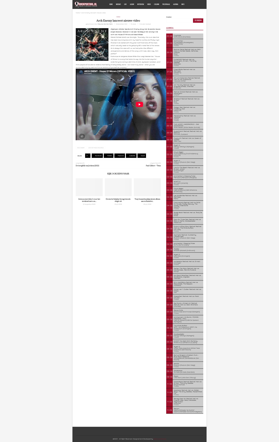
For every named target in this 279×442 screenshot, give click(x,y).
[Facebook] (193, 4)
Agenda (175, 4)
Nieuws (118, 4)
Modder (176, 249)
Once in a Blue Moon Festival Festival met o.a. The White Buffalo (187, 227)
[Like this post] (88, 155)
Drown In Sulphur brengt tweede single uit (118, 200)
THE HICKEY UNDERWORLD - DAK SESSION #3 (186, 125)
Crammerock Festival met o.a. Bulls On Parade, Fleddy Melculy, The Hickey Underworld (187, 203)
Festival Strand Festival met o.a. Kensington (186, 92)
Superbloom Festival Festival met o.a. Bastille (188, 132)
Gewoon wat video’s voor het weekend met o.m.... (89, 200)
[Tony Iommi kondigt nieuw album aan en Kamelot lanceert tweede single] (147, 187)
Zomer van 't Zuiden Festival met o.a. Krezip (187, 290)
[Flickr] (200, 4)
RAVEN (176, 363)
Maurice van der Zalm (105, 24)
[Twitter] (195, 4)
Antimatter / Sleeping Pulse (184, 243)
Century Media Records (96, 147)
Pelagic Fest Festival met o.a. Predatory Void (184, 108)
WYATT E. (177, 181)
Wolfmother (178, 41)
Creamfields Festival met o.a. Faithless (184, 70)
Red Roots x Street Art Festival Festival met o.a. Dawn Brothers (186, 304)
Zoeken (169, 17)
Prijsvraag (166, 4)
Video (149, 4)
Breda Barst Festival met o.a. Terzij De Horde (188, 213)
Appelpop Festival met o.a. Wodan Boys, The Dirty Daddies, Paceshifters (188, 391)
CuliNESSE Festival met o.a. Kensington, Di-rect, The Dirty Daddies (185, 60)
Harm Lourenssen (159, 439)
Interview (140, 4)
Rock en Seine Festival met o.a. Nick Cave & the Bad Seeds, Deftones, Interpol (187, 50)
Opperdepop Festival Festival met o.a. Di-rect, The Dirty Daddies (188, 382)
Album (132, 4)
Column (156, 4)
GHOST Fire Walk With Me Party (185, 341)
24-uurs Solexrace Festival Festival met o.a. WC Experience (187, 78)
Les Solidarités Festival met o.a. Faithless (185, 196)
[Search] (203, 4)
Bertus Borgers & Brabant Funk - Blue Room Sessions (186, 355)
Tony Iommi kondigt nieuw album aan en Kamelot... (147, 200)
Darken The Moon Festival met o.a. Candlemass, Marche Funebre (186, 269)
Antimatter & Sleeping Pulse (184, 176)
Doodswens (178, 370)
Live (125, 4)
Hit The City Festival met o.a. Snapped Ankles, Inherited (184, 85)
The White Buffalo (180, 325)
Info (182, 4)
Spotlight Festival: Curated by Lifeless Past (185, 235)
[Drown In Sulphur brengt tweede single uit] (118, 187)
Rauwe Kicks (178, 310)
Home (111, 4)
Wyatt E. (177, 145)
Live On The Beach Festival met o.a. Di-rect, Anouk (187, 168)
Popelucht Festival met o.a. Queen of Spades (187, 139)
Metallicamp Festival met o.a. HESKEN (185, 116)
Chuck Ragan (178, 152)
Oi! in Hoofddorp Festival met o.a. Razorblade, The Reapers (186, 283)
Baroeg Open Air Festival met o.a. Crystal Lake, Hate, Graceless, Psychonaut (186, 400)
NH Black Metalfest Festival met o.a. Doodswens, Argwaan (187, 276)
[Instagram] (197, 4)
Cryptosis (177, 35)
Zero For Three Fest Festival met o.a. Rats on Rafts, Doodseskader (187, 220)
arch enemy (81, 147)
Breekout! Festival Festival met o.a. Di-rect (187, 99)
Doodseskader (179, 334)
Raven (176, 376)
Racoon (176, 408)
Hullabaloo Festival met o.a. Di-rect (187, 261)
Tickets (176, 45)
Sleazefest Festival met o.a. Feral (186, 296)
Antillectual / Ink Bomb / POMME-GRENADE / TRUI (186, 318)
